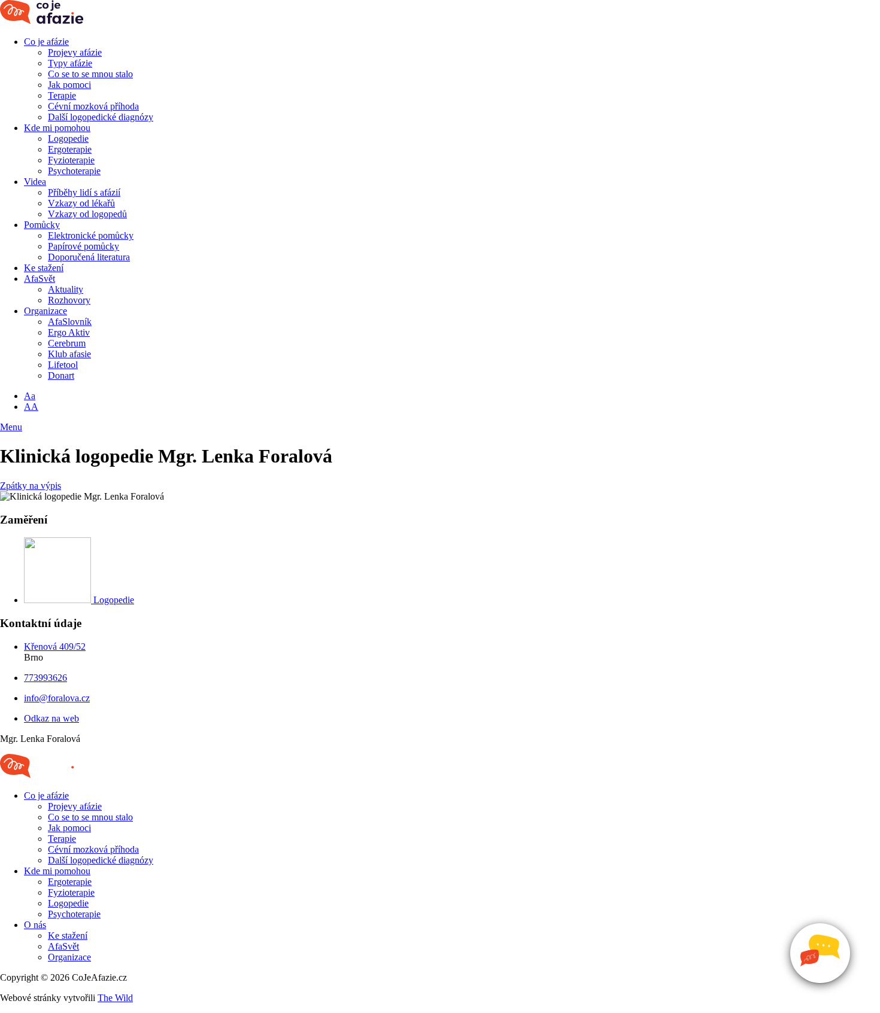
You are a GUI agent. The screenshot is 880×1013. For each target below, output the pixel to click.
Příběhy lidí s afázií (84, 192)
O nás (35, 925)
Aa (29, 396)
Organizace (45, 311)
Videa (35, 182)
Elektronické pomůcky (90, 235)
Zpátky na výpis (30, 485)
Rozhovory (69, 300)
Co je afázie (46, 41)
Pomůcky (42, 225)
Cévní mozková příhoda (93, 106)
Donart (61, 375)
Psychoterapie (74, 171)
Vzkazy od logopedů (87, 214)
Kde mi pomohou (57, 128)
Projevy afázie (75, 52)
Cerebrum (67, 343)
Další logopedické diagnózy (100, 117)
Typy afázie (70, 63)
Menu (11, 427)
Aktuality (65, 289)
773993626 (45, 678)
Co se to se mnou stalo (90, 74)
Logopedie (68, 138)
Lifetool (63, 365)
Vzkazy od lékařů (81, 203)
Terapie (62, 95)
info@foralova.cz (57, 698)
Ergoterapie (70, 149)
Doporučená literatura (89, 257)
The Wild (115, 998)
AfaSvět (39, 278)
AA (31, 406)
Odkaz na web (51, 718)
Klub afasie (69, 354)
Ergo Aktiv (69, 332)
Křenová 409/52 (55, 646)
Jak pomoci (69, 85)
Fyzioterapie (71, 160)
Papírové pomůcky (83, 246)
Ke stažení (43, 268)
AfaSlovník (70, 322)
